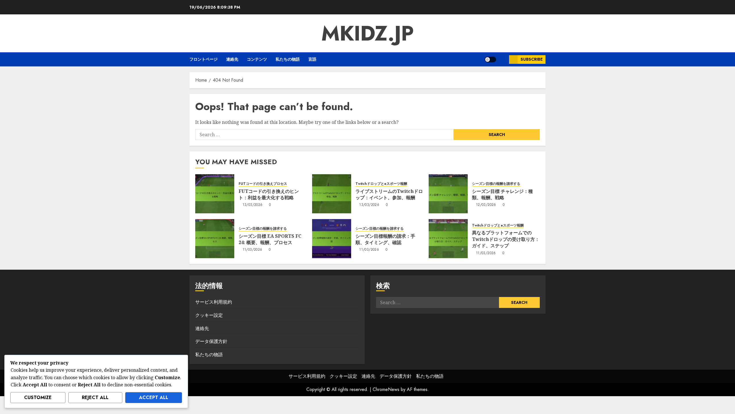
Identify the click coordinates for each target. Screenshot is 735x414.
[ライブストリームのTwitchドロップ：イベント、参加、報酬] (331, 193)
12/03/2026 (486, 205)
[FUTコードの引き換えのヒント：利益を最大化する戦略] (214, 193)
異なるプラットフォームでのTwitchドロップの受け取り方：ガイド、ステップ (505, 239)
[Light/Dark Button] (490, 59)
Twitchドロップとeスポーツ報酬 (381, 183)
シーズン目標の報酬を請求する (496, 183)
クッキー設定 (209, 315)
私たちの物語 (288, 59)
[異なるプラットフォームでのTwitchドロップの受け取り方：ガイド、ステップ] (448, 238)
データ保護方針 (211, 341)
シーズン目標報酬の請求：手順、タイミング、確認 (385, 239)
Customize (38, 397)
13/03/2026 (253, 205)
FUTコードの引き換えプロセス (263, 183)
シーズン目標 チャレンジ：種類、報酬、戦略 (502, 194)
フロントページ (203, 59)
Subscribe (532, 59)
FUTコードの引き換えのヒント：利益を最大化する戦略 (269, 194)
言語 (312, 59)
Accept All (153, 397)
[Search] (502, 59)
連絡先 (232, 59)
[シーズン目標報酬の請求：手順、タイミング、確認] (331, 238)
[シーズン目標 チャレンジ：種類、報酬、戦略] (448, 193)
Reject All (95, 397)
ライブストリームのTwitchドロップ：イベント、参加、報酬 (389, 194)
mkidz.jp (367, 33)
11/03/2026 (252, 250)
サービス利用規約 (213, 302)
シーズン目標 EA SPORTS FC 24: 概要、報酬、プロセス (270, 239)
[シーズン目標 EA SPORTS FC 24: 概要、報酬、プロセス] (214, 238)
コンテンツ (257, 59)
